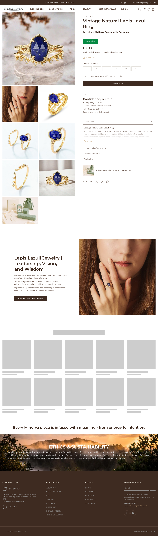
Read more (88, 141)
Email (127, 488)
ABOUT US (51, 488)
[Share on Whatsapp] (107, 181)
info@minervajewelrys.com (136, 506)
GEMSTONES (90, 503)
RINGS (88, 488)
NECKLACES (90, 492)
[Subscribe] (153, 488)
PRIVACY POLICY (53, 511)
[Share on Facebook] (91, 181)
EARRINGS (89, 495)
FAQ (48, 495)
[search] (139, 9)
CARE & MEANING (54, 492)
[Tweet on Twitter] (96, 181)
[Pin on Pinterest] (102, 181)
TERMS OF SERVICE (54, 515)
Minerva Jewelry (148, 531)
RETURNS (50, 503)
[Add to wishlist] (86, 94)
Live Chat (13, 507)
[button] (118, 83)
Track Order (14, 489)
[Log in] (145, 9)
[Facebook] (121, 2)
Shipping (99, 52)
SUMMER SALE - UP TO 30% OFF (59, 2)
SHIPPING (50, 499)
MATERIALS (51, 507)
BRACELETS (90, 499)
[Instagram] (125, 2)
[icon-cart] (153, 9)
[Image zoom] (38, 48)
